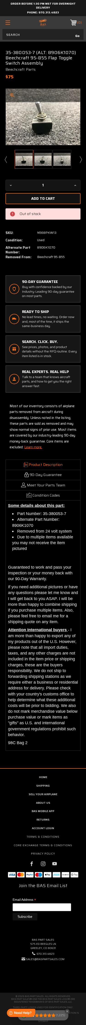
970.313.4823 (49, 12)
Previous (5, 159)
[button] (43, 973)
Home (43, 777)
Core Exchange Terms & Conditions (43, 845)
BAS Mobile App (43, 811)
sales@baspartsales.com (45, 959)
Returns (43, 819)
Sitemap (43, 1021)
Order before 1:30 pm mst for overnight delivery (43, 5)
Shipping (43, 785)
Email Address (24, 900)
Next (80, 159)
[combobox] (43, 34)
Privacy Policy (43, 853)
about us (43, 803)
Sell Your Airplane (43, 794)
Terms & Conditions (43, 836)
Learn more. (33, 447)
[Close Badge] (67, 1011)
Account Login (43, 828)
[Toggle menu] (13, 22)
